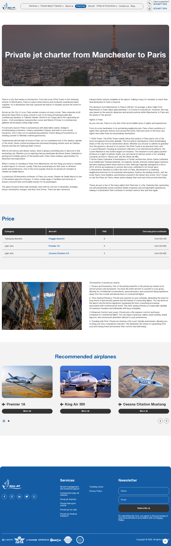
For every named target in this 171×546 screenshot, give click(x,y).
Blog (133, 6)
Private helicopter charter (68, 504)
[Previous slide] (160, 420)
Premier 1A (16, 404)
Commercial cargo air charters (69, 494)
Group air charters (68, 499)
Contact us (124, 6)
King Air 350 (75, 404)
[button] (3, 420)
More (25, 411)
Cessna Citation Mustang (144, 404)
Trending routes (96, 487)
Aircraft (91, 6)
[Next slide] (166, 420)
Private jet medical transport (68, 515)
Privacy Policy (95, 491)
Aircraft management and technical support (69, 488)
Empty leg (80, 6)
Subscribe (142, 508)
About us (69, 6)
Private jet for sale (68, 510)
